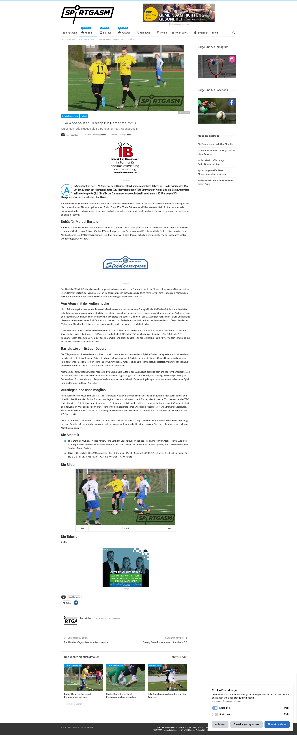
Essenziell (224, 708)
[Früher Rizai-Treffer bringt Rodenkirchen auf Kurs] (83, 677)
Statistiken (224, 714)
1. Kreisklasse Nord (73, 665)
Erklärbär (203, 32)
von (125, 528)
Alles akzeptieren (277, 724)
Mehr (286, 707)
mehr (215, 32)
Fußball (87, 31)
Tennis (163, 32)
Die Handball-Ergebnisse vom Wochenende (86, 642)
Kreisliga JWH (155, 665)
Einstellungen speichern (247, 724)
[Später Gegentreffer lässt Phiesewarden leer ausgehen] (125, 677)
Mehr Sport (181, 32)
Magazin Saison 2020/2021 (175, 730)
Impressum (172, 727)
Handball (145, 32)
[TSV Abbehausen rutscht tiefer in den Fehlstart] (167, 677)
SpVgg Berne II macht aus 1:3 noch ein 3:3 (165, 642)
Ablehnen (220, 724)
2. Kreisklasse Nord (70, 116)
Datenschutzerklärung (187, 727)
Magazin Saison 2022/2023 (200, 730)
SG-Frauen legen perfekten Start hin (215, 144)
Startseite (71, 32)
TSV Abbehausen (74, 597)
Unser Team (161, 727)
